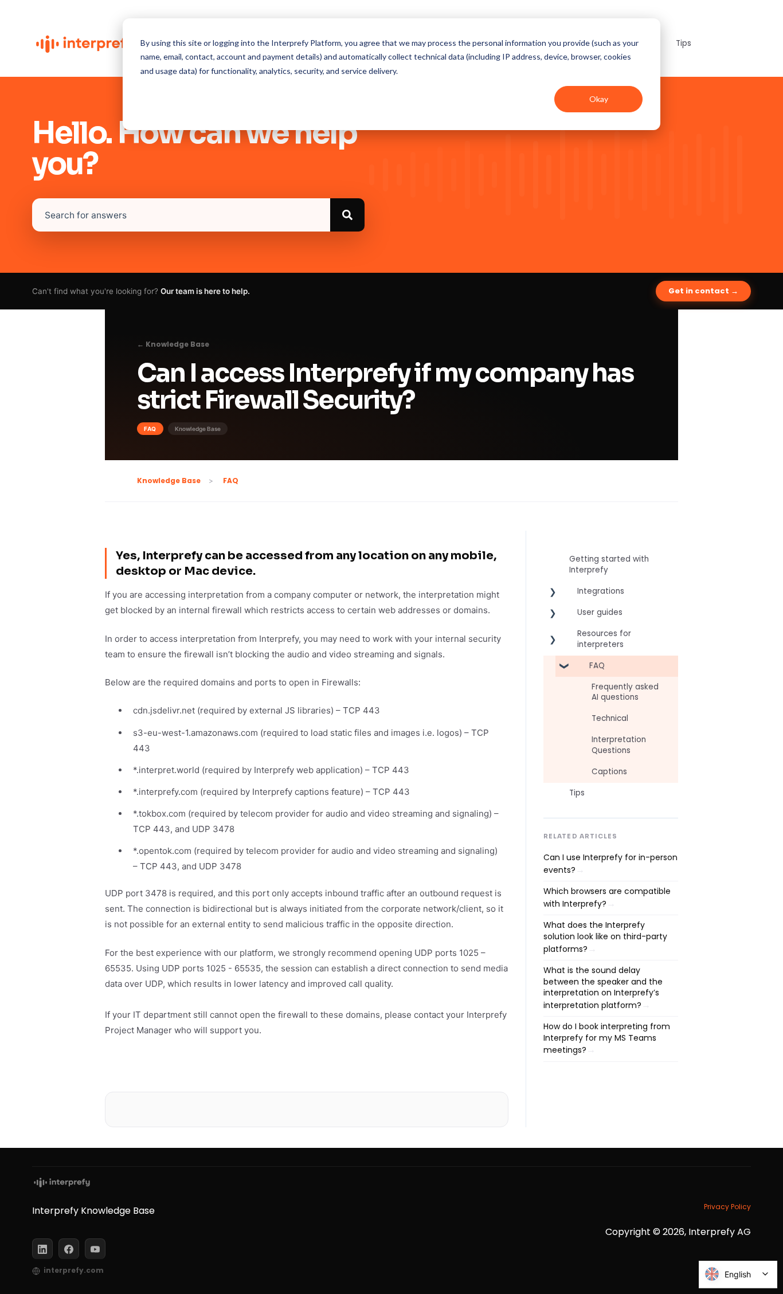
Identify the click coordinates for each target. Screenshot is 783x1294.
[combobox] (181, 215)
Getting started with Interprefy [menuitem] (609, 564)
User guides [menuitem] (600, 612)
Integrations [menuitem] (600, 591)
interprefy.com (74, 1270)
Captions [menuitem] (609, 771)
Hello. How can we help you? (194, 149)
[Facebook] (68, 1248)
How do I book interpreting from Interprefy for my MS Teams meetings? (606, 1038)
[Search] (347, 215)
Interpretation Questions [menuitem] (619, 745)
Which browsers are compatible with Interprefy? (607, 897)
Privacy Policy (727, 1206)
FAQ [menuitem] (597, 665)
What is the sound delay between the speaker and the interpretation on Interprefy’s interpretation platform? (603, 987)
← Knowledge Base (173, 344)
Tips (683, 43)
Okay (598, 99)
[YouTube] (95, 1248)
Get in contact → (703, 290)
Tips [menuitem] (577, 792)
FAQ (230, 480)
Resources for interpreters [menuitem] (604, 639)
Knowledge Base (169, 480)
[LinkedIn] (42, 1248)
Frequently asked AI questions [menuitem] (625, 692)
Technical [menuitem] (610, 718)
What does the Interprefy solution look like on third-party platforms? (605, 936)
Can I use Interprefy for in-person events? (610, 864)
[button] (552, 594)
